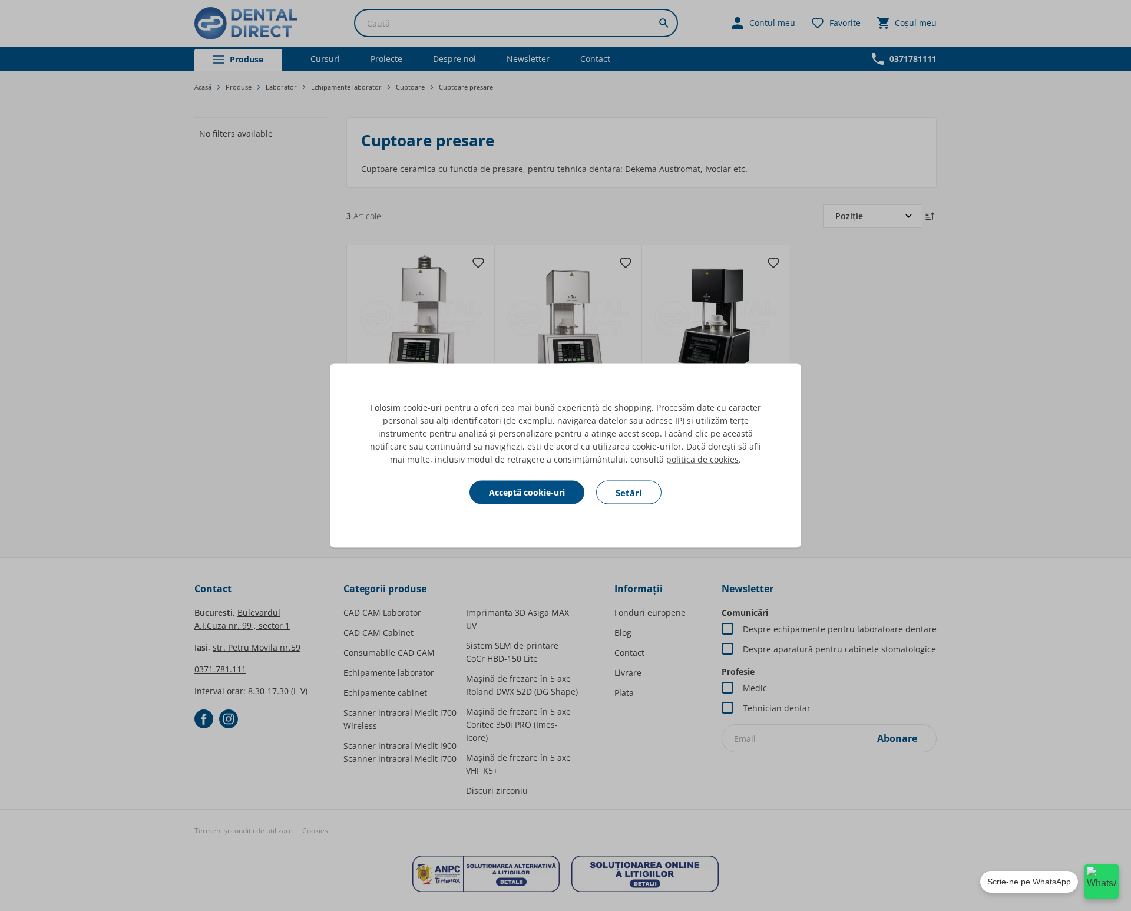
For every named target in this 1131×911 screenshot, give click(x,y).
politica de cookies (702, 459)
